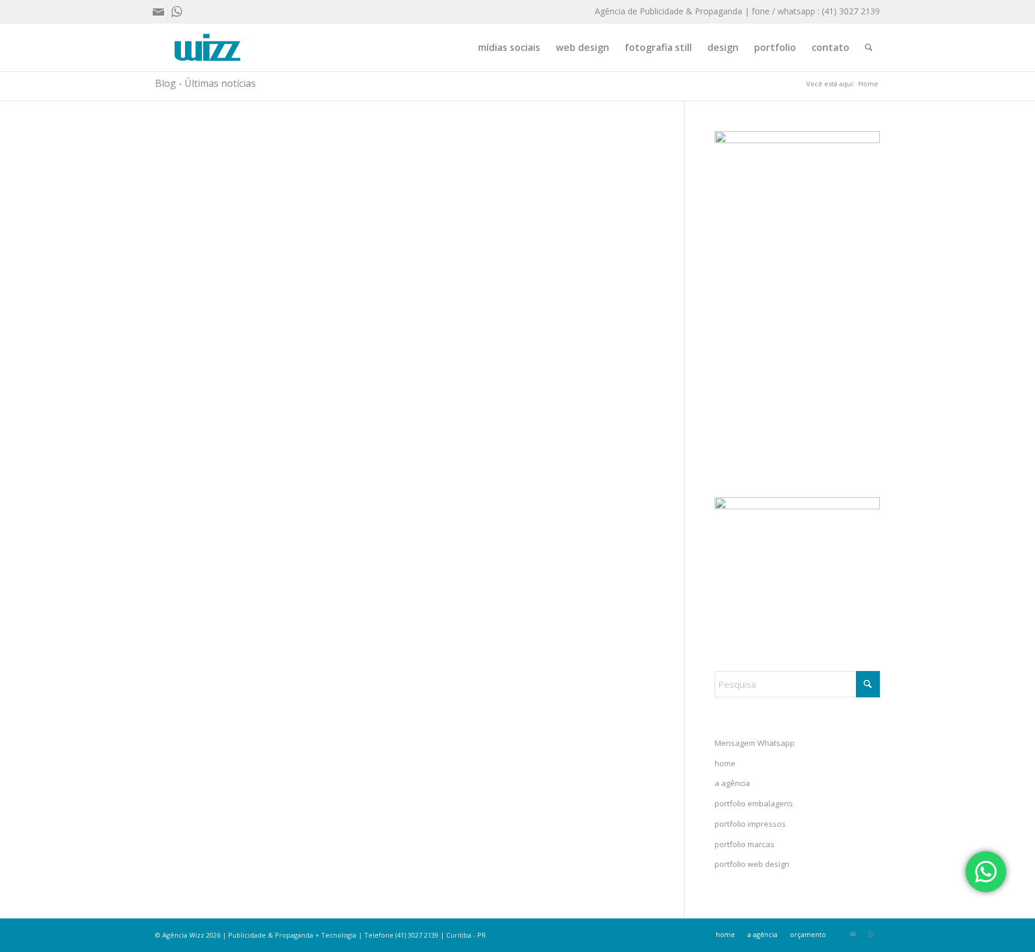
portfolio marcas (744, 844)
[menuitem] (509, 47)
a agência (732, 783)
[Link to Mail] (158, 11)
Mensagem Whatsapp (755, 743)
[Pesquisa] (868, 47)
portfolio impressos (750, 823)
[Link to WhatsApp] (177, 11)
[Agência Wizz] (207, 47)
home (725, 763)
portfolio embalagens (754, 803)
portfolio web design (752, 864)
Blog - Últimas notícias (205, 83)
